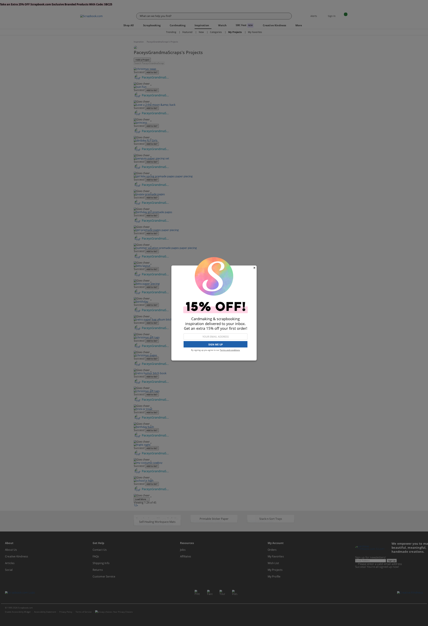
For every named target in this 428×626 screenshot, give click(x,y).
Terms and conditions (230, 350)
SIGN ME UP (215, 344)
